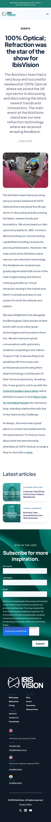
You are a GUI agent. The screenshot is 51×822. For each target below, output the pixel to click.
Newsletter (30, 705)
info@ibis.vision (15, 769)
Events (29, 701)
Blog (28, 697)
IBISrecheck (14, 701)
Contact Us (13, 718)
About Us (13, 714)
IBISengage (13, 697)
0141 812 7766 (14, 746)
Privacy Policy (25, 804)
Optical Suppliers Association (21, 391)
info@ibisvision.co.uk (18, 750)
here (29, 452)
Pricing (12, 705)
